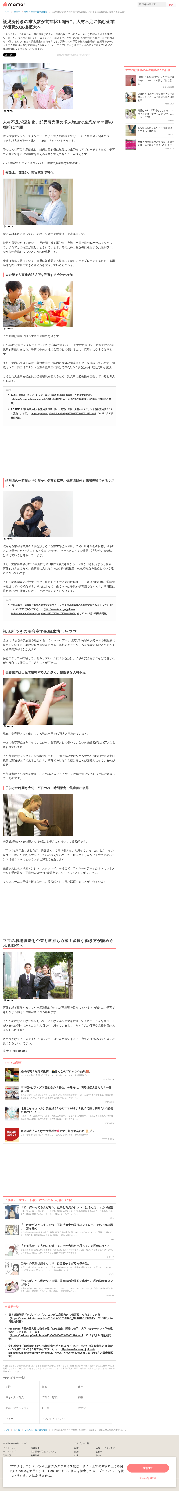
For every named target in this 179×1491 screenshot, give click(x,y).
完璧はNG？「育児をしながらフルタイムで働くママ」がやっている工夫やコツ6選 (156, 114)
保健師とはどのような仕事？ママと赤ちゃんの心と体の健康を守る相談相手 (156, 97)
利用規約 (35, 1455)
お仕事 (99, 1451)
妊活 (76, 1447)
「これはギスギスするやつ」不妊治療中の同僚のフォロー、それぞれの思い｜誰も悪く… (67, 1226)
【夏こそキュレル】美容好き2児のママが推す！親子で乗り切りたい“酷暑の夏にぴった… (67, 1110)
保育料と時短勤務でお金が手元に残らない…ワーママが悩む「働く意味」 (156, 80)
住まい (99, 1455)
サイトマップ (9, 1451)
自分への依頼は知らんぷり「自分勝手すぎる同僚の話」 (56, 1263)
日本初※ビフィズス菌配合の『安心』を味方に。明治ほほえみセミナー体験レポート (66, 1089)
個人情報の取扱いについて (43, 1451)
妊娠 (76, 1451)
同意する (148, 1468)
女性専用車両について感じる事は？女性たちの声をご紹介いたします (156, 143)
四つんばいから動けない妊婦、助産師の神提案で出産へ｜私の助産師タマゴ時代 (67, 1282)
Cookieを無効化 (148, 1478)
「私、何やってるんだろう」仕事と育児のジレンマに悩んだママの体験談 (67, 1207)
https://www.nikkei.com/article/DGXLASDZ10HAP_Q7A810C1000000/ (50, 399)
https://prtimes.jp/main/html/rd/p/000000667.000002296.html (63, 413)
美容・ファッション (105, 1447)
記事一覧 (7, 1455)
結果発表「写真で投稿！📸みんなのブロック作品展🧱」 (56, 1071)
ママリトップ (9, 1447)
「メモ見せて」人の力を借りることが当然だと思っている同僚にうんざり (67, 1246)
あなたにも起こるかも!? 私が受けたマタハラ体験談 (155, 129)
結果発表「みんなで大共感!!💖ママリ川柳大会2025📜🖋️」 (58, 1131)
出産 (76, 1455)
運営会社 (35, 1447)
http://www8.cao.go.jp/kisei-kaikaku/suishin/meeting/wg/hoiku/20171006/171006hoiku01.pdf (51, 1350)
